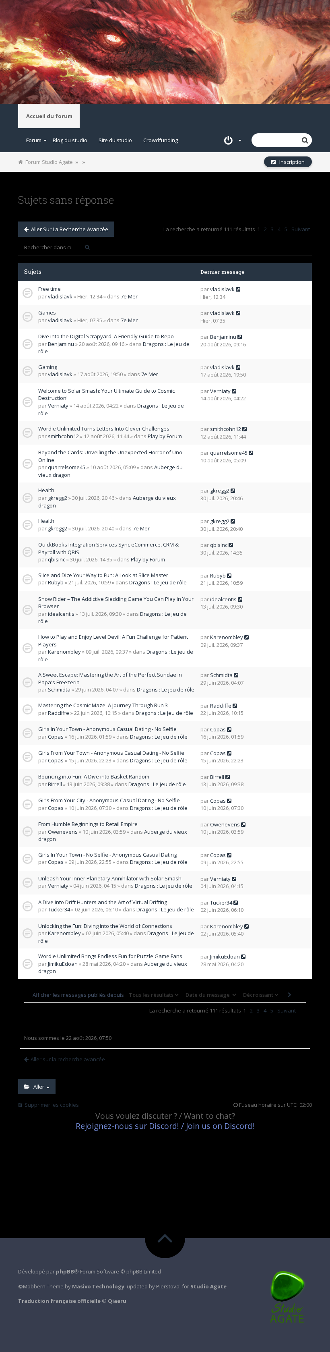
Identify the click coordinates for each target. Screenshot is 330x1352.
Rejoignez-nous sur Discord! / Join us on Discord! (165, 1125)
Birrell (55, 784)
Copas (56, 736)
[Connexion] (229, 140)
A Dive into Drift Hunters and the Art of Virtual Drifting (102, 902)
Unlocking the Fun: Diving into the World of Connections (105, 926)
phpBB (65, 1271)
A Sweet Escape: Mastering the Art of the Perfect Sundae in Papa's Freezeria (110, 678)
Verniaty (58, 405)
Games (47, 312)
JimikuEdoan (63, 963)
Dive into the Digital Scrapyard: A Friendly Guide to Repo (106, 336)
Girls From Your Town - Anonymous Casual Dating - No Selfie (111, 752)
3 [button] (272, 229)
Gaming (47, 367)
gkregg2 (57, 497)
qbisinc (56, 559)
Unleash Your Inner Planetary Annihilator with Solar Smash (110, 878)
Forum (33, 140)
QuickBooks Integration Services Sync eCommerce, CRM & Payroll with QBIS (108, 548)
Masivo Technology (98, 1286)
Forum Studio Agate (48, 162)
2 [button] (265, 229)
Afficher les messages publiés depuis (79, 994)
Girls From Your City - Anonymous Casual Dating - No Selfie (109, 800)
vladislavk (60, 296)
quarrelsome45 (66, 467)
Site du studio (115, 140)
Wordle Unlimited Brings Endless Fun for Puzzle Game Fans (110, 956)
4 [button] (279, 229)
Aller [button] (37, 1086)
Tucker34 (59, 909)
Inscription (290, 162)
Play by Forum (165, 436)
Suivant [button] (300, 229)
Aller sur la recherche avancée (68, 229)
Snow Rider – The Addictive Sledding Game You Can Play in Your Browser (116, 602)
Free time (49, 288)
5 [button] (286, 229)
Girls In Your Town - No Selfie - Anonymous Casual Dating (107, 854)
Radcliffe (58, 712)
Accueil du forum (49, 116)
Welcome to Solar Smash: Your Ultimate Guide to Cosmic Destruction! (106, 394)
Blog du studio (70, 140)
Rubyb (56, 582)
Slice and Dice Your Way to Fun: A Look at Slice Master (103, 575)
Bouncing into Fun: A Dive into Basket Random (93, 776)
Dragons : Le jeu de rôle (158, 582)
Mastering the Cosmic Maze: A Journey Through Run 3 (103, 705)
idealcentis (61, 613)
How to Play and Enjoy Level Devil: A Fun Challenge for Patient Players (113, 640)
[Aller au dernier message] (238, 289)
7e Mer (129, 296)
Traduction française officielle (59, 1300)
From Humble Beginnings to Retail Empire (88, 824)
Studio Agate (208, 1286)
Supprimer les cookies (50, 1104)
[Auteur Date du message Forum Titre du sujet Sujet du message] (210, 994)
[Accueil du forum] (165, 52)
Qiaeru (117, 1300)
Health (46, 490)
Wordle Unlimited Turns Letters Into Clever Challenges (103, 428)
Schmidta (59, 689)
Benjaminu (61, 344)
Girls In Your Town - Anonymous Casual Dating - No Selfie (107, 729)
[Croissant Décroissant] (259, 994)
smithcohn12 (63, 436)
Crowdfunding (160, 140)
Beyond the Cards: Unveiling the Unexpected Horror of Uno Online (110, 456)
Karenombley (64, 651)
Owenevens (63, 831)
